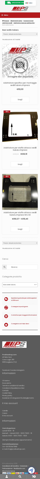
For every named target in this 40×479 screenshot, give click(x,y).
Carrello (5, 411)
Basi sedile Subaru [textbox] (19, 285)
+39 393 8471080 (11, 446)
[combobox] (20, 284)
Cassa (4, 413)
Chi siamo (6, 381)
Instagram (20, 370)
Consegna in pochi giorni (19, 307)
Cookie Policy (7, 393)
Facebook (6, 370)
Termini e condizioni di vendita (13, 385)
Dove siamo (6, 383)
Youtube (13, 370)
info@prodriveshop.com (16, 449)
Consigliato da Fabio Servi (20, 324)
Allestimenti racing (16, 21)
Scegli (20, 99)
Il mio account (7, 416)
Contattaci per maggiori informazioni (24, 315)
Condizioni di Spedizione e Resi (13, 388)
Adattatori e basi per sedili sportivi (24, 23)
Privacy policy (7, 395)
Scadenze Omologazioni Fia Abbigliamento (18, 398)
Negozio (6, 21)
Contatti (5, 390)
